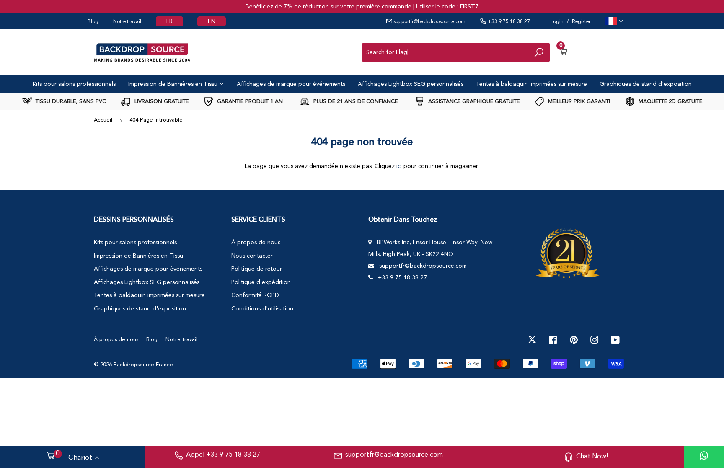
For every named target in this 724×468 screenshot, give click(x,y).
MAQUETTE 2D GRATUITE (669, 101)
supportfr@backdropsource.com (428, 21)
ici (399, 166)
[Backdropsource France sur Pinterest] (573, 340)
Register (581, 21)
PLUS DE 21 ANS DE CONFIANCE (355, 101)
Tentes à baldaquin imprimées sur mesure (531, 84)
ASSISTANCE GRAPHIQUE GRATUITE (473, 101)
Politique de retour (256, 269)
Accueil (103, 120)
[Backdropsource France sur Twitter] (532, 340)
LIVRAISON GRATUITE (161, 101)
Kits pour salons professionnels (74, 84)
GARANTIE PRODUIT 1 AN (249, 101)
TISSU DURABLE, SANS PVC (70, 101)
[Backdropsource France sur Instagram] (594, 340)
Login (557, 21)
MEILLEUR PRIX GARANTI (578, 101)
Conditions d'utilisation (262, 309)
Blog (93, 21)
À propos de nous (255, 243)
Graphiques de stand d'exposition (646, 84)
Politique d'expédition (261, 282)
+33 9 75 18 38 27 (508, 21)
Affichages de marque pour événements (291, 84)
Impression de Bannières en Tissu (173, 84)
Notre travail (127, 21)
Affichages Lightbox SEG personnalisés (410, 84)
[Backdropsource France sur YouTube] (615, 340)
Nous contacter (252, 256)
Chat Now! (592, 456)
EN (211, 21)
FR (169, 21)
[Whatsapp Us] (703, 457)
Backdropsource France (143, 364)
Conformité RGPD (255, 295)
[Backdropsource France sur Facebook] (552, 340)
